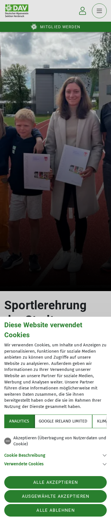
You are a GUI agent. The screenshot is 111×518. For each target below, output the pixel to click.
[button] (55, 455)
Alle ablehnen (55, 510)
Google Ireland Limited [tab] (63, 421)
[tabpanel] (55, 450)
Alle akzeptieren (55, 482)
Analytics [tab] (19, 421)
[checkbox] (55, 441)
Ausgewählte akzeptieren (56, 496)
